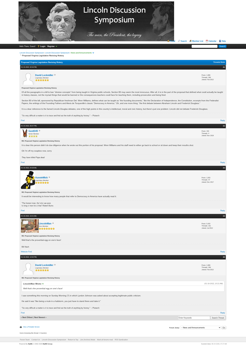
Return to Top (73, 340)
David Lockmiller (44, 75)
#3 (224, 168)
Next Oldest (27, 317)
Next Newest (39, 317)
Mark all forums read (105, 340)
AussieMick (41, 177)
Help (224, 41)
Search (184, 41)
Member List (197, 41)
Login (42, 46)
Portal (172, 41)
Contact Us (35, 340)
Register (51, 46)
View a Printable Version (31, 327)
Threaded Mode (219, 62)
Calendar (212, 41)
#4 (224, 216)
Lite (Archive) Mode (87, 340)
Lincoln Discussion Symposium (32, 53)
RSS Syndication (121, 340)
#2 (224, 126)
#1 (224, 67)
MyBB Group (47, 344)
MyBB (30, 344)
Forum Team (25, 340)
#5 (224, 257)
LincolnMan (45, 223)
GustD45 (33, 131)
